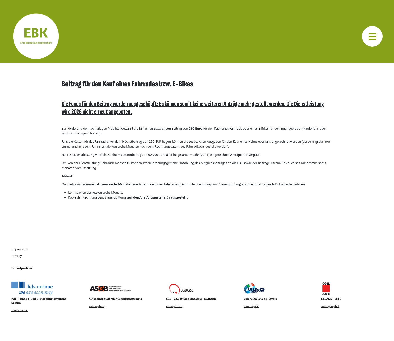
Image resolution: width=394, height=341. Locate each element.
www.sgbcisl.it (174, 306)
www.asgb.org (97, 306)
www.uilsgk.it (251, 306)
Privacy (16, 255)
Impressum (19, 249)
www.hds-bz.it (19, 310)
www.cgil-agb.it (330, 306)
